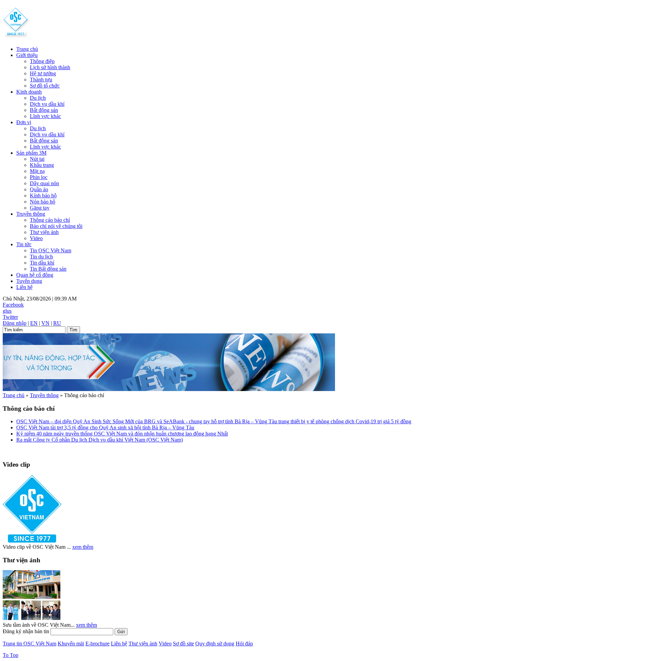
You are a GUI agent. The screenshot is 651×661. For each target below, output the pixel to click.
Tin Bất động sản (48, 269)
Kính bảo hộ (43, 195)
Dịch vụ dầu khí (47, 104)
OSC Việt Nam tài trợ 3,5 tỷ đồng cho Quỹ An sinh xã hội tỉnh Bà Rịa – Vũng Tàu (105, 427)
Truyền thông (30, 214)
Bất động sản (44, 110)
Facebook (13, 305)
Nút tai (37, 159)
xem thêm (82, 547)
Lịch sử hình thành (50, 67)
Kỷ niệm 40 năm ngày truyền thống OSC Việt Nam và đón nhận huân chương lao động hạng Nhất (122, 433)
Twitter (10, 317)
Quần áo (39, 189)
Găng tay (40, 208)
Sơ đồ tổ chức (45, 86)
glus (7, 311)
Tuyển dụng (29, 281)
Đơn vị (23, 122)
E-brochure (97, 643)
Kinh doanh (29, 92)
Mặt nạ (37, 171)
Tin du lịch (41, 256)
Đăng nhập (14, 323)
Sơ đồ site (183, 643)
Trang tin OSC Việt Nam (29, 643)
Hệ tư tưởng (43, 73)
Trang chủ (27, 49)
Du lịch (38, 98)
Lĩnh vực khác (45, 116)
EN (34, 323)
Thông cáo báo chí (50, 220)
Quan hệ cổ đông (34, 275)
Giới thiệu (27, 55)
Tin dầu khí (42, 263)
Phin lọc (38, 177)
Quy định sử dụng (214, 643)
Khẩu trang (42, 165)
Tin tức (24, 244)
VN (45, 323)
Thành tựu (41, 79)
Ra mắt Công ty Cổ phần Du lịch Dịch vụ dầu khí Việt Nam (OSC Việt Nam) (99, 440)
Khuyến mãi (71, 643)
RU (57, 323)
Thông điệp (42, 61)
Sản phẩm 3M (31, 153)
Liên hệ (24, 287)
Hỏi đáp (244, 643)
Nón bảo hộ (42, 202)
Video (36, 238)
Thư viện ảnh (44, 232)
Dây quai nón (44, 183)
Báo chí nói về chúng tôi (56, 226)
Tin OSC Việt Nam (50, 250)
